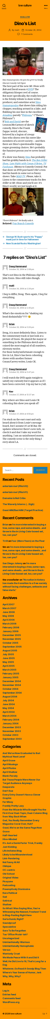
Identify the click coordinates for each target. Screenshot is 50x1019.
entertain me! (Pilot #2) (15, 486)
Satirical (7, 900)
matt (17, 30)
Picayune (8, 881)
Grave (6, 831)
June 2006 (9, 612)
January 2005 (10, 677)
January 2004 (10, 723)
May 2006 (8, 616)
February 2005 (11, 673)
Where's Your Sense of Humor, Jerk (22, 972)
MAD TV (20, 176)
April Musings (10, 764)
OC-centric (9, 870)
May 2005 (8, 662)
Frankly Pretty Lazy (13, 805)
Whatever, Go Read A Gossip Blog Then (24, 968)
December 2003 (12, 727)
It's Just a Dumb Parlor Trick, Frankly (23, 843)
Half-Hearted (10, 835)
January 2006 (10, 631)
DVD (30, 89)
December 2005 (12, 635)
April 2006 (8, 619)
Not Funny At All (11, 862)
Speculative (9, 926)
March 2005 (9, 669)
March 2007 (9, 608)
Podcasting (9, 885)
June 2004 (9, 704)
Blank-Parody (10, 775)
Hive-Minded (10, 839)
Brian (5, 524)
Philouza (27, 115)
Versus (6, 949)
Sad (5, 896)
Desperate (8, 787)
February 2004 (11, 719)
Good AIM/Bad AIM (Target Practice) (23, 510)
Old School (8, 873)
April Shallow (10, 772)
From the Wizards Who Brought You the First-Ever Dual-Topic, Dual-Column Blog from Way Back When (25, 813)
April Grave (9, 760)
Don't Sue (8, 790)
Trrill (5, 541)
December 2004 (12, 681)
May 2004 (8, 708)
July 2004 (8, 700)
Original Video (10, 877)
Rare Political (10, 893)
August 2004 (10, 696)
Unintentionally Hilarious (16, 942)
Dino (28, 157)
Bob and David (13, 121)
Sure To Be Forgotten (14, 930)
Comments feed (12, 998)
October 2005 (10, 642)
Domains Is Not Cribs (14, 498)
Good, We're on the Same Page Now (22, 827)
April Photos (9, 768)
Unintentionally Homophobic (18, 946)
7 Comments (27, 34)
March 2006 (9, 623)
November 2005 (12, 639)
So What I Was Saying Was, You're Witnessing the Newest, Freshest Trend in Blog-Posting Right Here (24, 912)
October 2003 (10, 735)
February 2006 (11, 627)
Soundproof (9, 923)
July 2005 (8, 654)
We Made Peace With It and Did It (21, 957)
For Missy (8, 802)
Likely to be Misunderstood (17, 854)
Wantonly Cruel (11, 953)
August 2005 (10, 650)
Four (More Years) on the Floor (28, 541)
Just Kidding (10, 847)
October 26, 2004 (33, 30)
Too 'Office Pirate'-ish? (15, 934)
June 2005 (9, 658)
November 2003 (12, 731)
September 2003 (12, 738)
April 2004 (8, 712)
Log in (6, 990)
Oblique (7, 866)
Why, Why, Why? (12, 976)
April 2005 (8, 666)
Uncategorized (11, 938)
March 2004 (9, 715)
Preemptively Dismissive (16, 889)
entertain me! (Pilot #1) (15, 492)
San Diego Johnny (13, 563)
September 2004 (12, 692)
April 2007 (8, 604)
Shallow (25, 17)
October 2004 (10, 689)
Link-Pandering (11, 858)
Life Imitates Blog (12, 850)
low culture (24, 5)
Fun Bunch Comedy (23, 223)
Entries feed (9, 994)
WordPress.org (11, 1002)
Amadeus (7, 115)
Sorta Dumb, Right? (13, 919)
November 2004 (12, 685)
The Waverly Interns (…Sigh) (18, 504)
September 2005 (12, 646)
